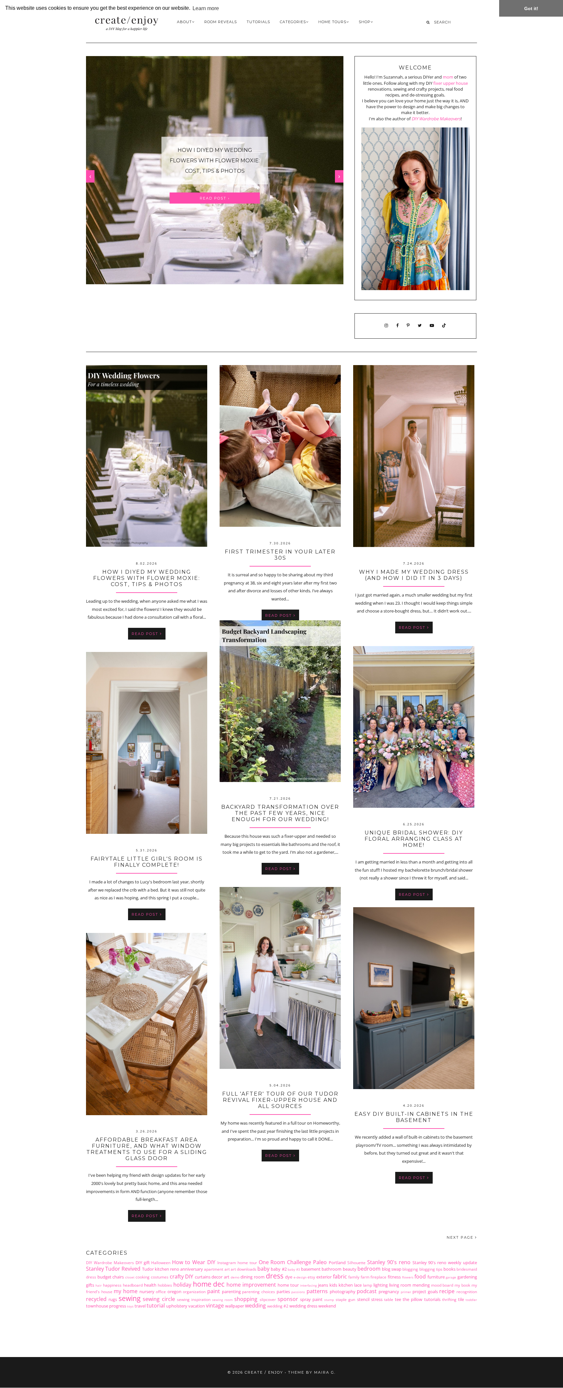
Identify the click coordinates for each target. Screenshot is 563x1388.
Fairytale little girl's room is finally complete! (147, 862)
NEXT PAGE (461, 1237)
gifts (90, 1285)
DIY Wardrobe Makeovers (436, 119)
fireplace (378, 1276)
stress (377, 1299)
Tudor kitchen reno (160, 1269)
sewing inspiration (193, 1299)
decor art (220, 1277)
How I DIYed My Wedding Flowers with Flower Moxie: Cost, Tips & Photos (146, 578)
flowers (407, 1277)
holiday (182, 1284)
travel (140, 1306)
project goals (425, 1291)
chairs (118, 1277)
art (227, 1269)
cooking (143, 1276)
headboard (133, 1285)
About (184, 22)
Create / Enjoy (264, 1372)
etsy (311, 1276)
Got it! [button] (531, 8)
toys (130, 1306)
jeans (323, 1285)
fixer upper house (450, 83)
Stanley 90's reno (389, 1262)
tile (461, 1299)
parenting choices (258, 1291)
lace (358, 1285)
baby (263, 1268)
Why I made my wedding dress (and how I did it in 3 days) (414, 575)
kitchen (346, 1285)
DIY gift (143, 1262)
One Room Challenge (285, 1262)
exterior (324, 1277)
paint (213, 1291)
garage (451, 1277)
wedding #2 (277, 1305)
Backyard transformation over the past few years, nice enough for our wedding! (280, 813)
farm (365, 1276)
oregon (174, 1291)
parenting (231, 1291)
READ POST (146, 633)
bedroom (369, 1268)
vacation (196, 1306)
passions (298, 1292)
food (420, 1276)
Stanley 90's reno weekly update (444, 1262)
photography (342, 1291)
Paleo (320, 1262)
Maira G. (325, 1372)
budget (104, 1277)
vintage (215, 1305)
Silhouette (356, 1262)
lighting (380, 1285)
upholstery (176, 1306)
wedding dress (303, 1306)
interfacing (308, 1285)
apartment (213, 1269)
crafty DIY (182, 1276)
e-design (300, 1277)
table (388, 1299)
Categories (293, 22)
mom (448, 77)
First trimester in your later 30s (214, 160)
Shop (364, 22)
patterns (317, 1291)
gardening (467, 1277)
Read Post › (215, 193)
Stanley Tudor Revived (113, 1268)
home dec (209, 1284)
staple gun (345, 1299)
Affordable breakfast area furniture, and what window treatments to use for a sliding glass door (146, 1149)
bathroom (331, 1269)
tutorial (156, 1305)
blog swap (391, 1269)
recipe (447, 1291)
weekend (327, 1306)
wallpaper (234, 1306)
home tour (288, 1285)
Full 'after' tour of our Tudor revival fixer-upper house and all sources (280, 1100)
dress (274, 1275)
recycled (96, 1299)
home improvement (251, 1284)
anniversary (191, 1269)
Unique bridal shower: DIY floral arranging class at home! (414, 839)
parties (283, 1291)
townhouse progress (106, 1306)
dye (288, 1277)
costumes (159, 1276)
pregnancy (389, 1291)
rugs (112, 1299)
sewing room (222, 1299)
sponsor (288, 1299)
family (353, 1276)
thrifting (449, 1299)
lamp (367, 1285)
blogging (410, 1269)
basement (311, 1269)
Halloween (160, 1262)
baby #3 (294, 1269)
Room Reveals (220, 22)
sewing (129, 1298)
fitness (394, 1277)
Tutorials (258, 22)
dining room (252, 1277)
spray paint (311, 1299)
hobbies (165, 1285)
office (161, 1291)
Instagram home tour (237, 1262)
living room (400, 1285)
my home (125, 1291)
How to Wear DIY (193, 1262)
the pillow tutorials (421, 1299)
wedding (255, 1305)
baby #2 (278, 1269)
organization (194, 1291)
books (449, 1269)
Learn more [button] (206, 8)
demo (235, 1277)
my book (462, 1285)
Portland (337, 1262)
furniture (436, 1277)
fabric (340, 1276)
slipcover (268, 1299)
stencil (363, 1299)
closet (130, 1277)
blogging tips (430, 1269)
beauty (349, 1269)
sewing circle (159, 1299)
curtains (202, 1277)
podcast (367, 1291)
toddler (471, 1299)
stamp (329, 1299)
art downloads (243, 1269)
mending (421, 1285)
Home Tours (332, 22)
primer (406, 1292)
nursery (146, 1291)
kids (333, 1285)
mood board (442, 1285)
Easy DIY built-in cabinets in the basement (413, 1117)
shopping (245, 1299)
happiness (112, 1285)
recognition (466, 1291)
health (150, 1285)
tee (398, 1299)
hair (98, 1285)
